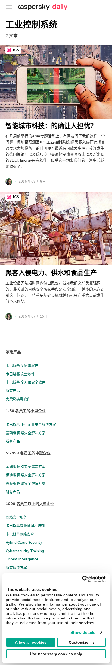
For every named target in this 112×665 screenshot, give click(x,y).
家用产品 (13, 352)
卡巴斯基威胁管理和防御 (25, 526)
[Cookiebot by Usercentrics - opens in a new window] (82, 579)
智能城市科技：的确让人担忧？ (51, 126)
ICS (15, 50)
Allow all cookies (30, 642)
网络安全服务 (16, 517)
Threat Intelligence (22, 559)
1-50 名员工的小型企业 (26, 411)
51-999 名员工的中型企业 (28, 453)
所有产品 (13, 391)
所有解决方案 (16, 568)
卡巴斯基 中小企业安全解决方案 (31, 424)
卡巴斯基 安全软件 (20, 374)
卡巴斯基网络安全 (20, 534)
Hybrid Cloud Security (24, 542)
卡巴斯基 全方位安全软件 (25, 382)
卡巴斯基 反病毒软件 (22, 365)
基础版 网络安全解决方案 (25, 433)
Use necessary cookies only (56, 654)
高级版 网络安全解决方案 (25, 483)
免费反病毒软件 (18, 399)
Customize (78, 642)
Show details (82, 632)
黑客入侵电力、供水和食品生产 (51, 273)
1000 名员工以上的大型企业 (30, 503)
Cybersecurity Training (25, 551)
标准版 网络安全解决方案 (25, 475)
